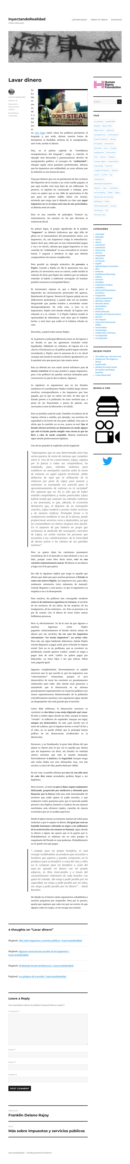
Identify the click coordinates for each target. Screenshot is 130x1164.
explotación (99, 152)
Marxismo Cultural (102, 301)
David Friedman (101, 139)
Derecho (98, 253)
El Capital (98, 144)
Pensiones (99, 309)
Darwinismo (100, 248)
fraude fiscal (13, 113)
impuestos (12, 116)
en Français (100, 261)
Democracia (100, 250)
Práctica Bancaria (102, 312)
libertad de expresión (103, 184)
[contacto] (116, 19)
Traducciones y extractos (105, 333)
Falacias (98, 277)
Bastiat (97, 126)
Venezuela (98, 210)
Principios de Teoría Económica (108, 314)
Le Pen (104, 175)
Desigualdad (100, 256)
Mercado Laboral (102, 304)
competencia (99, 135)
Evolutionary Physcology (105, 274)
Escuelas (97, 148)
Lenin (96, 175)
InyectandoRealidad (26, 19)
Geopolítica (99, 288)
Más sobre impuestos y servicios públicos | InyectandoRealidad (50, 940)
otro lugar (40, 133)
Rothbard (98, 201)
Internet (108, 166)
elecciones (109, 144)
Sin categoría (100, 320)
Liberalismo (99, 179)
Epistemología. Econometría (106, 266)
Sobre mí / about (99, 19)
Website (12, 1075)
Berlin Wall (107, 126)
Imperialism (113, 161)
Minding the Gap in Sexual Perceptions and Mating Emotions (106, 370)
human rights (100, 161)
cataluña (110, 130)
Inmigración (100, 296)
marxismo (114, 188)
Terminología (100, 330)
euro (106, 148)
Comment (14, 1011)
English (98, 264)
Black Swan (99, 130)
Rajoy (117, 192)
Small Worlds (100, 364)
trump (113, 206)
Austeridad (99, 234)
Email (12, 1062)
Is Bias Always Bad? (103, 375)
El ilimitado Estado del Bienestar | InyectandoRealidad (46, 965)
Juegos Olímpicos (101, 170)
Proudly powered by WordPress (39, 1153)
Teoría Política (101, 328)
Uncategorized (101, 336)
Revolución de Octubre (103, 197)
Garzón (103, 157)
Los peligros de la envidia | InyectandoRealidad (42, 976)
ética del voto (99, 215)
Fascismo (99, 280)
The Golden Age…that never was (108, 356)
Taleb (107, 201)
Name (12, 1050)
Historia (111, 157)
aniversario (98, 121)
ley (111, 175)
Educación (99, 258)
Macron (97, 188)
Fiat (95, 157)
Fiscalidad (99, 282)
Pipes (110, 192)
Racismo (98, 317)
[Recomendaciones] (107, 84)
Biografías (99, 237)
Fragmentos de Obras (104, 285)
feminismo (111, 152)
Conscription (113, 135)
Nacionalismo (101, 306)
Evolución (99, 272)
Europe (113, 148)
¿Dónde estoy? (79, 19)
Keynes (115, 170)
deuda (113, 139)
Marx (105, 188)
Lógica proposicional (103, 298)
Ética (97, 269)
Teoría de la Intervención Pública (13, 106)
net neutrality (99, 192)
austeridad (110, 121)
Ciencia (98, 240)
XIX (106, 210)
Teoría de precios (101, 206)
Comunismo (100, 245)
